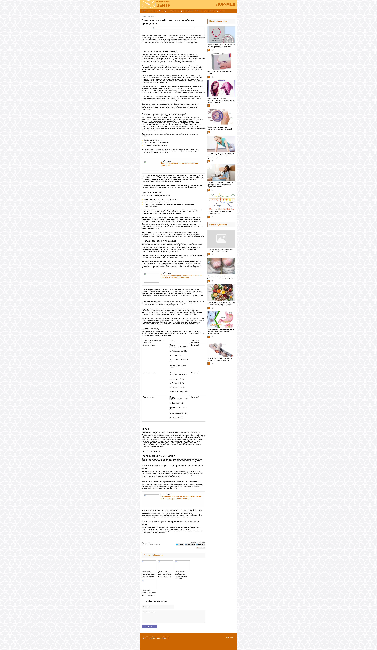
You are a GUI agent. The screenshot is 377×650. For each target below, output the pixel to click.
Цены (182, 11)
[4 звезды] (147, 544)
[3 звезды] (146, 544)
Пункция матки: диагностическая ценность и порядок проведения (181, 575)
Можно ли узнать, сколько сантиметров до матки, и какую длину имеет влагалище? (221, 100)
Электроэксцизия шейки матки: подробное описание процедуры (149, 593)
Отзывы (190, 11)
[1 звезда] (142, 544)
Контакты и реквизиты (217, 11)
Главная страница (149, 11)
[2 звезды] (144, 544)
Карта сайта (229, 637)
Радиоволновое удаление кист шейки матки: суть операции (148, 574)
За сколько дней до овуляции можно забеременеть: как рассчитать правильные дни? (220, 156)
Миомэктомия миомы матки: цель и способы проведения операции (165, 574)
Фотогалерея (163, 11)
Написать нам (201, 11)
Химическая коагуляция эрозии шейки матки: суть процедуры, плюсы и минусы (181, 497)
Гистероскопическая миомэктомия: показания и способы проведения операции (182, 276)
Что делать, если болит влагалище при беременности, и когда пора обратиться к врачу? (220, 185)
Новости (174, 11)
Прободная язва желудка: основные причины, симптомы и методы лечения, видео (220, 331)
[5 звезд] (149, 544)
